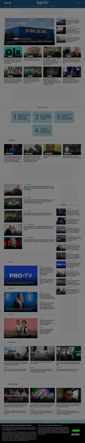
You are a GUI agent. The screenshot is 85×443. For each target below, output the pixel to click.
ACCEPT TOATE (76, 430)
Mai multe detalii (14, 430)
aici (8, 437)
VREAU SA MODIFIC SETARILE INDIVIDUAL (75, 434)
